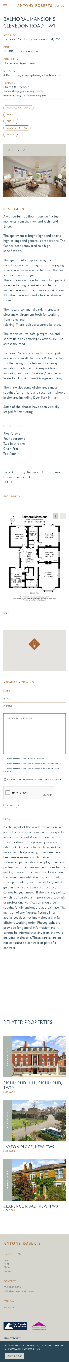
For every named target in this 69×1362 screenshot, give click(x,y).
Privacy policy (12, 1338)
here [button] (37, 1349)
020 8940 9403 (12, 1287)
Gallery (13, 150)
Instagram (9, 1307)
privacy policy (53, 779)
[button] (34, 644)
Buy (6, 1260)
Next (60, 176)
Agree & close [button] (14, 1356)
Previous (9, 176)
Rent (6, 1263)
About (7, 1267)
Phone (11, 121)
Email (10, 114)
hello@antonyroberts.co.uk (19, 1291)
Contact (60, 5)
